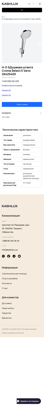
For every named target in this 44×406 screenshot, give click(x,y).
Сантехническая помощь (14, 273)
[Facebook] (8, 256)
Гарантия (6, 313)
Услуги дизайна (9, 278)
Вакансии (6, 318)
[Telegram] (14, 256)
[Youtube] (19, 256)
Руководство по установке (12, 85)
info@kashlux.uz (10, 249)
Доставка (7, 303)
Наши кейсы (8, 308)
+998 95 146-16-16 (10, 240)
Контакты (7, 283)
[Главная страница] (2, 17)
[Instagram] (3, 256)
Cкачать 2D (6, 90)
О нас (5, 288)
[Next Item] (39, 43)
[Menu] (40, 4)
